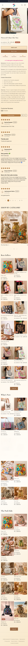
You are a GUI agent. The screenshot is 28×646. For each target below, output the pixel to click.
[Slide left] (11, 35)
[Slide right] (16, 35)
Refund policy (22, 639)
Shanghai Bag (16, 431)
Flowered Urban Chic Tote (18, 360)
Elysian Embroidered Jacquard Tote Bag (20, 381)
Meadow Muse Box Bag (5, 341)
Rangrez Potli (3, 275)
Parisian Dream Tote (17, 411)
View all (14, 388)
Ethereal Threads (4, 360)
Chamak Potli (16, 550)
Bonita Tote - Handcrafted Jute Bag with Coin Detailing (20, 316)
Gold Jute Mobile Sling (18, 458)
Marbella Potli (3, 557)
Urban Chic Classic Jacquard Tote (7, 380)
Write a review (10, 115)
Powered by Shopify (14, 639)
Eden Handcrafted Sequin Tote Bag (7, 315)
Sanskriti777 (8, 639)
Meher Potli (16, 618)
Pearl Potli (3, 576)
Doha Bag (2, 452)
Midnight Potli (3, 621)
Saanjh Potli (3, 501)
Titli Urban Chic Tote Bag (5, 411)
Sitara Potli (16, 501)
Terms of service (14, 641)
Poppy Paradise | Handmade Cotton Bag (20, 295)
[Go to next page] (22, 200)
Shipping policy (22, 641)
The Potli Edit (4, 245)
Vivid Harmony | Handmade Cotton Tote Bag (20, 273)
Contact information (14, 643)
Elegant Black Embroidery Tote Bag (20, 334)
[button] (2, 5)
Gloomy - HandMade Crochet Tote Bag (7, 295)
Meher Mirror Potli (17, 576)
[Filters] (22, 115)
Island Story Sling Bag (5, 481)
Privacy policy (7, 641)
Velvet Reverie (3, 431)
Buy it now (14, 51)
